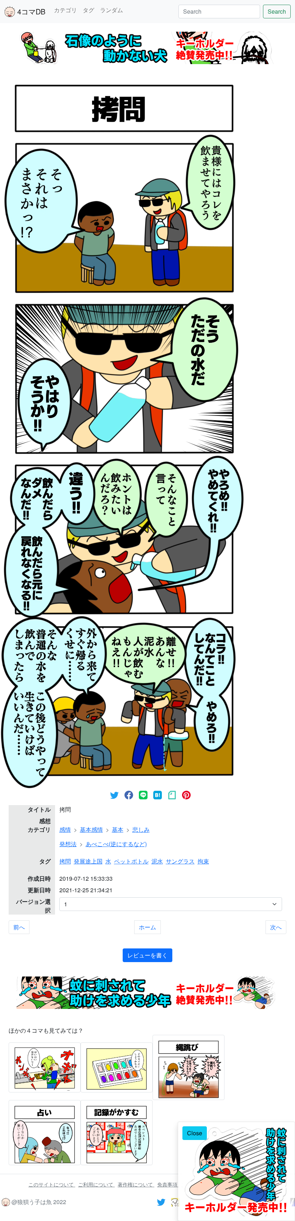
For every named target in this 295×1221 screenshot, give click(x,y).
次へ (276, 927)
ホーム (147, 927)
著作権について (136, 1184)
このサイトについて (51, 1184)
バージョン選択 (33, 905)
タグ (88, 10)
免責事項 (168, 1184)
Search (277, 11)
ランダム (111, 10)
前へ (19, 927)
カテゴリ (65, 10)
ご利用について (96, 1184)
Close (194, 1133)
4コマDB (30, 11)
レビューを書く (147, 955)
